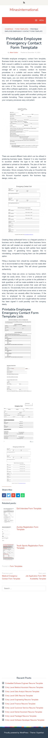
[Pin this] (13, 495)
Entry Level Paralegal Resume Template (20, 716)
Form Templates (16, 566)
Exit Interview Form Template (29, 508)
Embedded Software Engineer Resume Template (24, 683)
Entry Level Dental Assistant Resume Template (23, 712)
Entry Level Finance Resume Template (20, 703)
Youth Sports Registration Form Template (30, 546)
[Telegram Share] (18, 495)
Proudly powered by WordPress (16, 732)
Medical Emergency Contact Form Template (11, 576)
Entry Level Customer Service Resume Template (24, 707)
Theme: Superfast (37, 732)
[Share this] (4, 495)
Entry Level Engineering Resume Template (21, 699)
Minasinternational (24, 9)
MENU (41, 20)
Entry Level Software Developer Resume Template (24, 720)
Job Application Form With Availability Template (36, 576)
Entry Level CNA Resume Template (19, 695)
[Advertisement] (22, 633)
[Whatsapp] (23, 495)
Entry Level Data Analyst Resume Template (22, 691)
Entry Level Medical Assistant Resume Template (24, 687)
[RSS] (24, 2)
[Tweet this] (9, 495)
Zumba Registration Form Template (27, 528)
